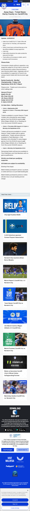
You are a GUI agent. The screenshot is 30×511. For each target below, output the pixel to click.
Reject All (15, 504)
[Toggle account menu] (28, 4)
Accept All (15, 500)
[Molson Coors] (20, 467)
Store (21, 1)
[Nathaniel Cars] (10, 466)
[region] (15, 499)
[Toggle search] (23, 4)
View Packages (7, 449)
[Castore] (20, 459)
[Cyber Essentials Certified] (15, 473)
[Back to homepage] (4, 6)
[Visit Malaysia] (10, 459)
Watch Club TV (22, 449)
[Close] (27, 490)
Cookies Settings (15, 508)
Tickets (9, 1)
